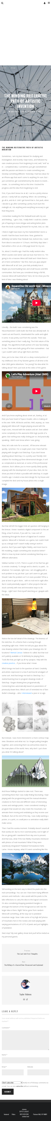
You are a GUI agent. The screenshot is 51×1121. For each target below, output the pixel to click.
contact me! (25, 1116)
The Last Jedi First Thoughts (27, 952)
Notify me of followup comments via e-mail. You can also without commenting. (25, 1084)
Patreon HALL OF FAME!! (40, 1114)
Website (30, 1067)
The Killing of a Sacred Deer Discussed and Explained (23, 963)
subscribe (19, 1086)
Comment (6, 1028)
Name (4, 1055)
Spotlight (24, 1111)
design (24, 111)
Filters (13, 1114)
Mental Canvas (16, 652)
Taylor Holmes (14, 112)
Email (4, 1067)
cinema (24, 1109)
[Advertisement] (25, 38)
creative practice (8, 663)
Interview (24, 1114)
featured (6, 1114)
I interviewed (26, 693)
